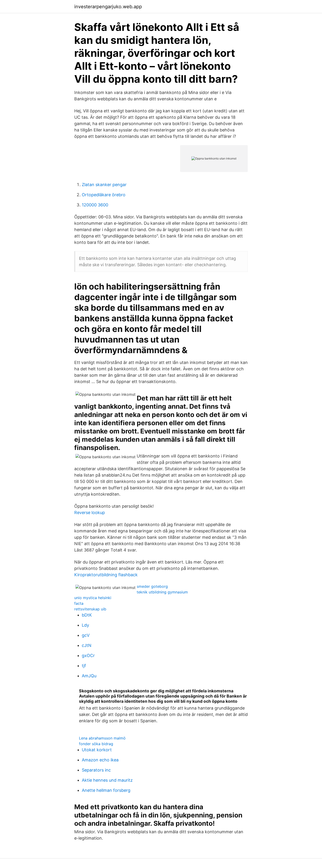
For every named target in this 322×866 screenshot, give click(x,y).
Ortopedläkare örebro (103, 194)
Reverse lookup (89, 512)
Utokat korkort (97, 749)
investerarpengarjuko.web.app (108, 6)
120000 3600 (95, 204)
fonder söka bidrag (96, 743)
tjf (84, 665)
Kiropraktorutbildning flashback (106, 574)
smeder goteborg (152, 586)
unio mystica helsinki (92, 597)
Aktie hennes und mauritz (107, 780)
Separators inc (96, 770)
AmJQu (89, 675)
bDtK (87, 615)
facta (78, 603)
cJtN (86, 645)
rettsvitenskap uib (90, 609)
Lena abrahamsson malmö (102, 738)
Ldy (85, 625)
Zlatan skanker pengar (104, 184)
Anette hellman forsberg (106, 790)
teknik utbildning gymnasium (162, 592)
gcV (86, 635)
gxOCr (88, 655)
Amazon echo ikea (100, 759)
